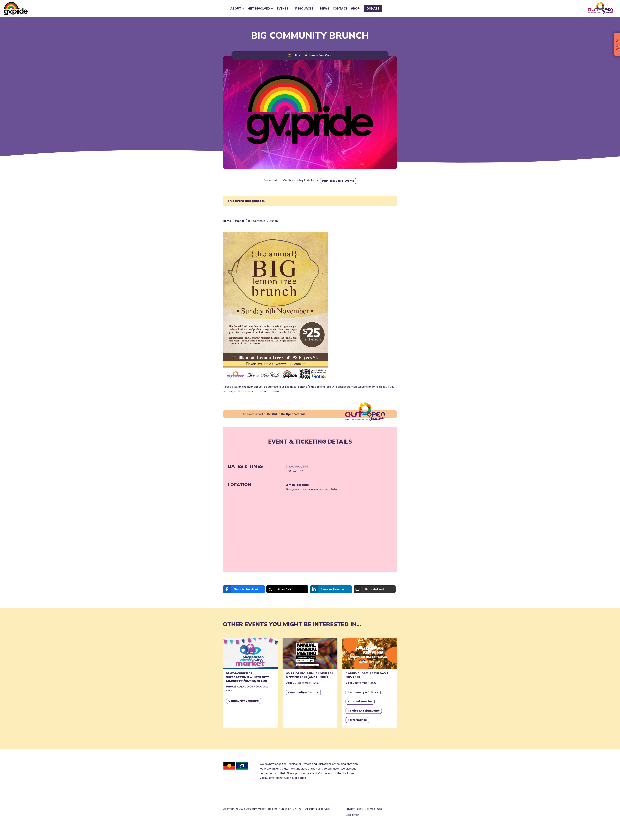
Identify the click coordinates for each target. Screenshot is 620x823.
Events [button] (283, 8)
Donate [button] (373, 8)
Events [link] (239, 221)
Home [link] (227, 221)
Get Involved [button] (259, 8)
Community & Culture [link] (243, 701)
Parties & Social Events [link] (338, 181)
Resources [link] (304, 8)
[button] (617, 799)
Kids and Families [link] (360, 701)
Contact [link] (340, 8)
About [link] (235, 8)
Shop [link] (355, 8)
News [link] (324, 8)
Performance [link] (357, 720)
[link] (16, 8)
